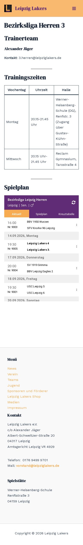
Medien (13, 402)
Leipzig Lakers (31, 8)
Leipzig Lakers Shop (24, 396)
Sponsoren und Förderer (27, 391)
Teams (12, 380)
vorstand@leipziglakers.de (37, 466)
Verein (12, 374)
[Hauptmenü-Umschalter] (74, 8)
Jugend (13, 385)
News (11, 368)
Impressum (17, 408)
